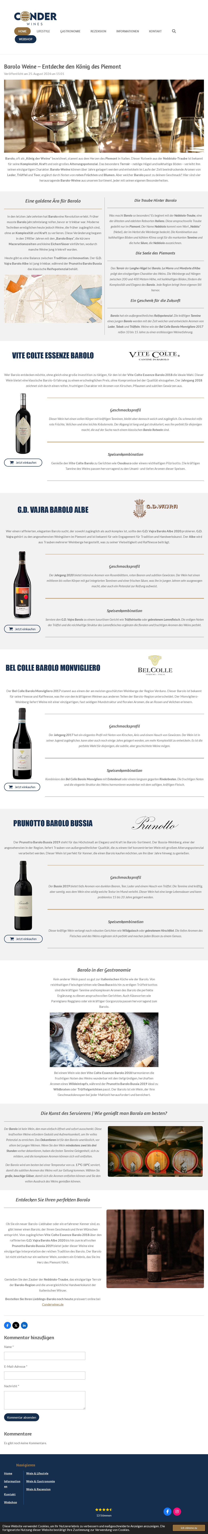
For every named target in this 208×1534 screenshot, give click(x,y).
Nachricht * (11, 1386)
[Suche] (174, 31)
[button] (155, 1016)
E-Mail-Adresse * (15, 1366)
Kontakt (10, 1494)
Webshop (10, 1502)
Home (8, 1473)
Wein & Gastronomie (40, 1481)
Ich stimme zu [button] (189, 1528)
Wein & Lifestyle (37, 1473)
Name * (9, 1347)
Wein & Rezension (38, 1489)
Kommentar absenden (21, 1417)
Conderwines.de (53, 1304)
